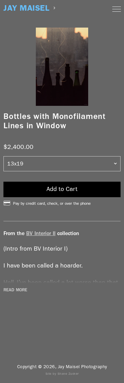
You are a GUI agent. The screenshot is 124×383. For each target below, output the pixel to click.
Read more (15, 290)
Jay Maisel (26, 8)
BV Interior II (40, 233)
